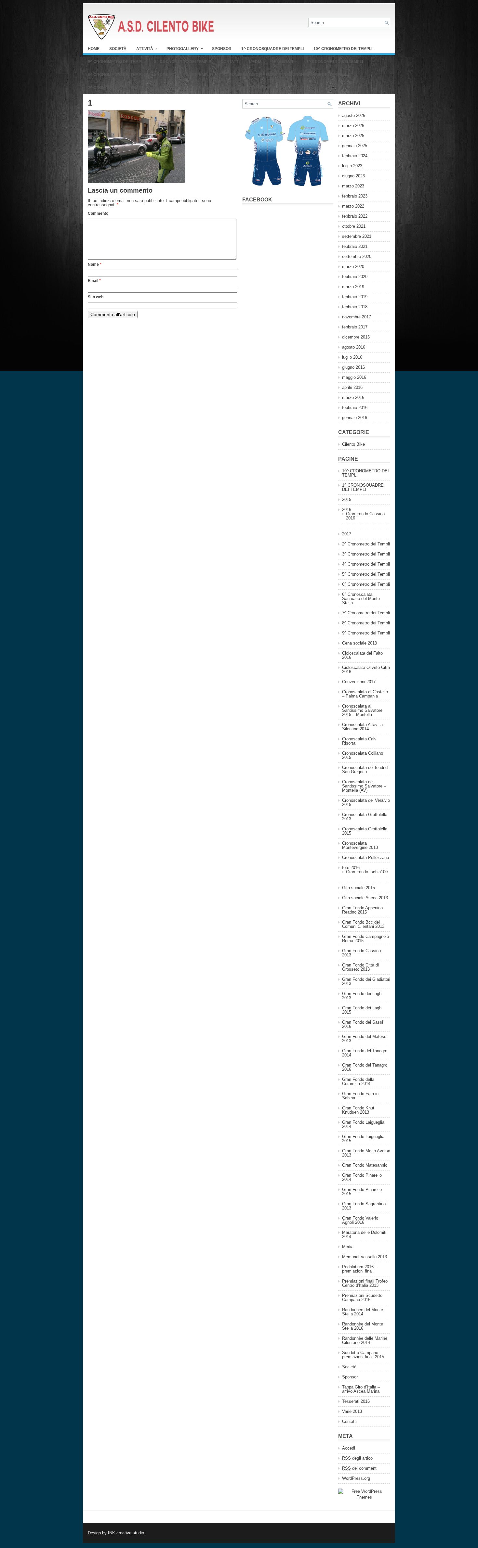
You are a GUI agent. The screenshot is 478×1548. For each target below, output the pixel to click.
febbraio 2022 (354, 216)
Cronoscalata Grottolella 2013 (364, 816)
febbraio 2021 (354, 246)
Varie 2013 (352, 1411)
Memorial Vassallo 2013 (364, 1256)
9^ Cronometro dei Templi (116, 61)
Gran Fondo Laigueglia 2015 (363, 1138)
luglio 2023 (352, 165)
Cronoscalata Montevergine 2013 (360, 845)
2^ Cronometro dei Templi (116, 87)
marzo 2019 (353, 286)
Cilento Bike (353, 444)
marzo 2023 (353, 186)
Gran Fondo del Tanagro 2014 (364, 1052)
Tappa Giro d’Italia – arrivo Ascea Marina (361, 1389)
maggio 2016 (354, 377)
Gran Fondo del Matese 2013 (364, 1038)
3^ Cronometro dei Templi (315, 74)
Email (94, 280)
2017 (346, 533)
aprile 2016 (352, 387)
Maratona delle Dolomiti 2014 (364, 1234)
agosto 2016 (353, 347)
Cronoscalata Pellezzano (365, 857)
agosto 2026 (353, 115)
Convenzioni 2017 (260, 87)
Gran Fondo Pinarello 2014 (362, 1177)
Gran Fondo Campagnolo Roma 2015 (365, 938)
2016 (346, 509)
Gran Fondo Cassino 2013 (361, 952)
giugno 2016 (353, 367)
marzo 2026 (353, 125)
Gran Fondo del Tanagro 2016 (364, 1067)
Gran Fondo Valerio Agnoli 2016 (360, 1220)
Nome (94, 264)
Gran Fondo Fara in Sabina (360, 1095)
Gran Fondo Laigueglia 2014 (363, 1124)
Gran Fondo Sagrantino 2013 (364, 1205)
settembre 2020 (356, 256)
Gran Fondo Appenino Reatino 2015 (362, 910)
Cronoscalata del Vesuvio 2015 (366, 802)
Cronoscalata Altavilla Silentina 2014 (362, 726)
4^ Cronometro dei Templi (248, 74)
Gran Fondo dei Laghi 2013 (362, 995)
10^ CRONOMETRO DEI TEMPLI (342, 48)
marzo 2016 (353, 397)
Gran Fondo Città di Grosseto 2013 (360, 967)
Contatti (229, 61)
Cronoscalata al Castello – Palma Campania (365, 693)
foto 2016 (351, 867)
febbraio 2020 (354, 276)
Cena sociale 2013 (359, 643)
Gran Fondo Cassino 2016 (365, 515)
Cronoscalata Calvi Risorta (360, 741)
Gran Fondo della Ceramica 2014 (358, 1081)
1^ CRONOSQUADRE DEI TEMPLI (272, 48)
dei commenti (360, 1468)
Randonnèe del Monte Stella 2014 (362, 1311)
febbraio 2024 (354, 155)
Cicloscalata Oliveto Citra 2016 (366, 669)
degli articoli (358, 1458)
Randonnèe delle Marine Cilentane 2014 (364, 1340)
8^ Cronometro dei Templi (182, 61)
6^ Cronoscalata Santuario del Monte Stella (361, 598)
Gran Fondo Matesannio (364, 1165)
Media (255, 61)
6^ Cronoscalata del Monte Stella (193, 87)
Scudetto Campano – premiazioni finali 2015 (363, 1354)
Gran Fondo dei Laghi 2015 (362, 1010)
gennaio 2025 (354, 145)
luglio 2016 (352, 357)
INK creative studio (126, 1532)
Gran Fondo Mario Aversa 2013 (366, 1153)
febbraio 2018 (354, 306)
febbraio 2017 (354, 327)
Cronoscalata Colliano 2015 (362, 755)
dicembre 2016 (356, 337)
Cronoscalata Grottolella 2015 (364, 831)
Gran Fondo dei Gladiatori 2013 (366, 981)
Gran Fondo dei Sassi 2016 (362, 1024)
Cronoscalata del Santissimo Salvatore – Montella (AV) (364, 786)
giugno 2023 (353, 175)
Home (94, 48)
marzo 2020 (353, 266)
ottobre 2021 (353, 226)
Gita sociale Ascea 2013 (365, 897)
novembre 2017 (356, 316)
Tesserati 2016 (356, 1401)
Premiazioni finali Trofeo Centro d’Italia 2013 (365, 1283)
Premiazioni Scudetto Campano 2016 (362, 1297)
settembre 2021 (356, 236)
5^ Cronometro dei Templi (182, 74)
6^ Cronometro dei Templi (116, 74)
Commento (98, 213)
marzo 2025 (353, 135)
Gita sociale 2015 (358, 887)
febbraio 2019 (354, 296)
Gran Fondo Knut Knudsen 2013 (358, 1110)
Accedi (348, 1448)
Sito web (95, 297)
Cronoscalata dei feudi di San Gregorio (365, 769)
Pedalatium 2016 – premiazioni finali (359, 1268)
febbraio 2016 (354, 407)
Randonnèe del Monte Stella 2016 (362, 1326)
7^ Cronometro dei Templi (334, 61)
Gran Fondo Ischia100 (367, 871)
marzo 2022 (353, 206)
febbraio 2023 (354, 196)
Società (117, 48)
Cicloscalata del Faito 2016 (362, 655)
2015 (346, 499)
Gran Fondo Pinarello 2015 (362, 1191)
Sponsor (222, 48)
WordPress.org (356, 1478)
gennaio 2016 (354, 417)
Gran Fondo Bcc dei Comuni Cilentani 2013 (363, 924)
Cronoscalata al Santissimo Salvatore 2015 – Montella (362, 710)
